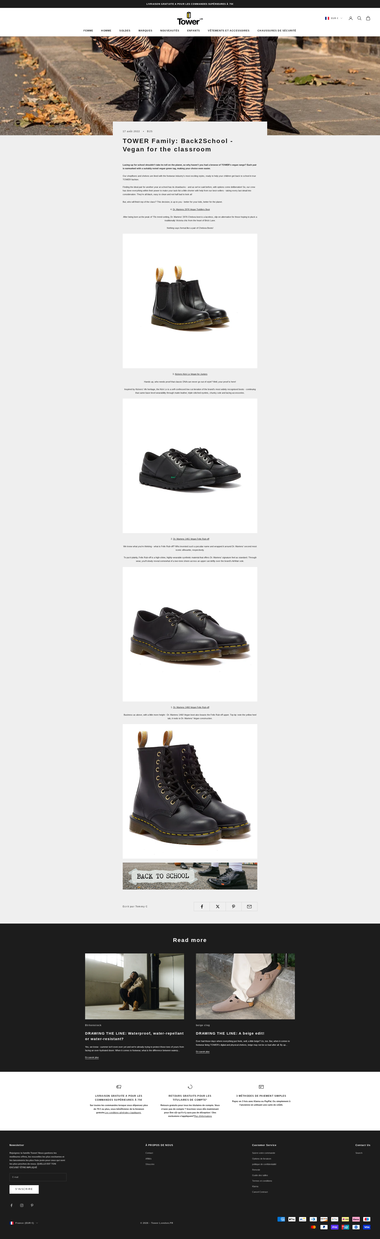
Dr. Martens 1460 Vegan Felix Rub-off (191, 707)
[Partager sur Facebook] (202, 906)
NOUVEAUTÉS (169, 30)
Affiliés (148, 1158)
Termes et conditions (262, 1181)
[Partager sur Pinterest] (233, 906)
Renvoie (256, 1170)
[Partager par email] (249, 906)
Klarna (255, 1186)
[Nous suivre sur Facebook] (11, 1205)
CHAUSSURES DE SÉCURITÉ (276, 30)
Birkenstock (93, 1025)
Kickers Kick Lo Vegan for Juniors (191, 374)
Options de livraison (261, 1158)
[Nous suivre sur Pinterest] (32, 1205)
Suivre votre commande (263, 1153)
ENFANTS (193, 30)
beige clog (203, 1025)
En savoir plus (92, 1057)
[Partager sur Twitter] (217, 906)
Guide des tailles (260, 1175)
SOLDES (124, 30)
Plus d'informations (203, 1116)
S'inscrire (24, 1189)
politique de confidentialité (264, 1164)
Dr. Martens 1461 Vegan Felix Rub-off (191, 539)
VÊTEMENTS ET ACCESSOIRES (229, 30)
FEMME (88, 30)
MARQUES (145, 30)
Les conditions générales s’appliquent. (123, 1112)
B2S (150, 131)
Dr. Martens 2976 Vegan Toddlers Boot (191, 209)
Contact (149, 1153)
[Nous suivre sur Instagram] (22, 1205)
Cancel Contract (260, 1192)
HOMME (106, 30)
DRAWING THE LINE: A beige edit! (230, 1033)
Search (358, 1153)
